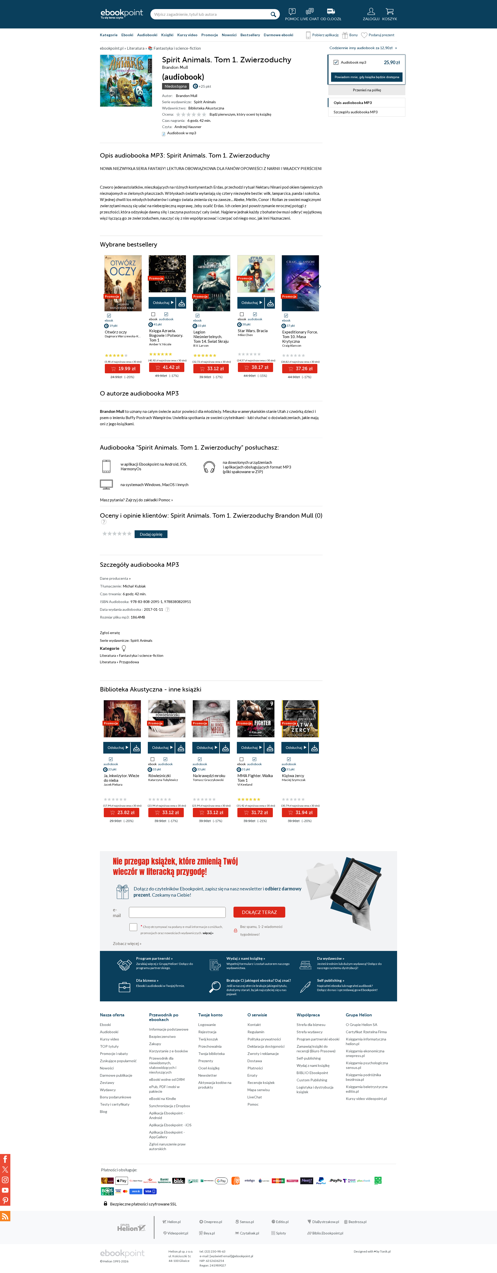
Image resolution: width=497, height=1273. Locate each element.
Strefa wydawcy (310, 1032)
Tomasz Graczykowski (208, 780)
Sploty (281, 1233)
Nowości (229, 35)
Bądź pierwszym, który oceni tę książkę (240, 114)
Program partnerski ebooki (318, 1039)
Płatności (255, 1068)
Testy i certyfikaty (114, 1104)
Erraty (252, 1075)
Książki (167, 35)
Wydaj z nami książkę (313, 1065)
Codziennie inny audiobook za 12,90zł (361, 48)
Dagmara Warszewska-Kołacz (125, 336)
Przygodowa (129, 662)
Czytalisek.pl (249, 1233)
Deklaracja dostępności (265, 1046)
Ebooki (127, 35)
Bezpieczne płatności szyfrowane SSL (143, 1203)
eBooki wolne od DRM (167, 1079)
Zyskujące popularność (118, 1061)
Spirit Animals (205, 102)
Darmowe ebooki (278, 35)
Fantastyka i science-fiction (141, 655)
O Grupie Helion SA (361, 1024)
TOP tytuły (109, 1046)
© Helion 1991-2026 (114, 1261)
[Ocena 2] (183, 114)
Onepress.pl (213, 1222)
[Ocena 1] (178, 114)
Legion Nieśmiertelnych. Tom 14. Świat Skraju (211, 337)
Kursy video (187, 35)
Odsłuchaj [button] (161, 303)
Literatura (108, 655)
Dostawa (254, 1061)
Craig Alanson (291, 345)
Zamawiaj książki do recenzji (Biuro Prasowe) (316, 1048)
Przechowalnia (210, 1046)
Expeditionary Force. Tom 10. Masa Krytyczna (300, 337)
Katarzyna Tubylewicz (163, 780)
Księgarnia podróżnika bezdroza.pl (363, 1077)
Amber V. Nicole (160, 344)
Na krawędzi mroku (209, 775)
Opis (353, 102)
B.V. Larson (201, 345)
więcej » (208, 933)
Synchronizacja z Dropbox (169, 1106)
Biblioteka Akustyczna (206, 108)
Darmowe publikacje (116, 1075)
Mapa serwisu (258, 1090)
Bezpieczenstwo (162, 1036)
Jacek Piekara (113, 784)
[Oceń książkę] (191, 114)
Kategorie (109, 35)
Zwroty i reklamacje (263, 1053)
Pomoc (164, 499)
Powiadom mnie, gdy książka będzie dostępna (367, 77)
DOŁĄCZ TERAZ (259, 912)
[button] (319, 286)
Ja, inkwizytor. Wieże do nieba (121, 778)
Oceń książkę (209, 1068)
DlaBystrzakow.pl (325, 1222)
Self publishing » (330, 980)
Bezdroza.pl (358, 1222)
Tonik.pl (385, 1251)
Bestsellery (250, 35)
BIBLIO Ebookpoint (312, 1072)
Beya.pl (209, 1233)
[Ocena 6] (204, 114)
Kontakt (254, 1024)
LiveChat (254, 1097)
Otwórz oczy (116, 332)
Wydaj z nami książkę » (245, 958)
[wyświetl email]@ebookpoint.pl (231, 1256)
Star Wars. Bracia (253, 330)
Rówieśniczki (159, 775)
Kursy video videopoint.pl (366, 1098)
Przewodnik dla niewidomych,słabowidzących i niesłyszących (162, 1065)
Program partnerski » (154, 958)
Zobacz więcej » (127, 943)
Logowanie (207, 1024)
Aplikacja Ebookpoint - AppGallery (167, 1134)
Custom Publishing (312, 1080)
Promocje (209, 35)
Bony (353, 35)
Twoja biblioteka (211, 1053)
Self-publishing (309, 1058)
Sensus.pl (247, 1222)
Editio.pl (282, 1222)
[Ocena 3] (188, 114)
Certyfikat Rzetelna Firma (366, 1032)
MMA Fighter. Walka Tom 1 (255, 778)
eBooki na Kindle (162, 1098)
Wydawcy (108, 1090)
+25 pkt (205, 86)
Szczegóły (356, 112)
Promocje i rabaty (114, 1053)
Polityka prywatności (264, 1039)
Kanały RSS (5, 1216)
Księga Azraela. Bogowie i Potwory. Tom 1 (166, 335)
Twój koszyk (208, 1039)
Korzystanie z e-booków (168, 1051)
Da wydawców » (330, 958)
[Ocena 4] (194, 114)
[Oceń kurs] (117, 533)
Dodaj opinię (151, 534)
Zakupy (155, 1043)
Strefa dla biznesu (311, 1024)
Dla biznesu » (147, 980)
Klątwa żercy (293, 775)
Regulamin (255, 1032)
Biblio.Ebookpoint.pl (327, 1233)
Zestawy (107, 1082)
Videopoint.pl (177, 1233)
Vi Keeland (244, 784)
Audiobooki (147, 35)
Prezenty (205, 1061)
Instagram (5, 1180)
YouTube (5, 1190)
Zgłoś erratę (110, 632)
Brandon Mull (186, 95)
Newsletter (207, 1075)
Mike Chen (245, 335)
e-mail (117, 912)
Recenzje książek (261, 1082)
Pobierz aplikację (325, 35)
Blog (103, 1111)
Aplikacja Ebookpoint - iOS (170, 1125)
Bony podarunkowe (115, 1097)
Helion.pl (174, 1222)
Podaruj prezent (381, 35)
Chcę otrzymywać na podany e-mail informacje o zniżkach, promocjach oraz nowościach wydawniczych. (182, 929)
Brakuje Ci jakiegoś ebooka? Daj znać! (258, 980)
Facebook (5, 1159)
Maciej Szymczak (293, 780)
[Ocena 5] (199, 114)
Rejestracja (207, 1032)
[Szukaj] (273, 14)
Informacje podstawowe (168, 1029)
